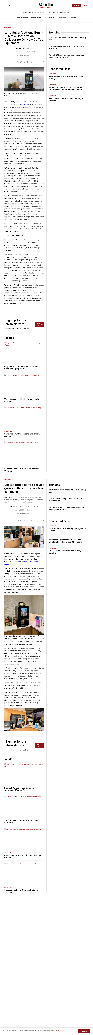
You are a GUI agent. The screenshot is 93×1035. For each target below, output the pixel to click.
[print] (43, 62)
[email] (31, 62)
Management (49, 18)
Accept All (84, 1031)
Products (72, 18)
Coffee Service (22, 18)
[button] (5, 5)
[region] (46, 1031)
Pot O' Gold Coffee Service (28, 506)
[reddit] (28, 62)
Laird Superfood (24, 104)
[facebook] (18, 62)
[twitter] (24, 62)
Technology (61, 18)
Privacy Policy (59, 1030)
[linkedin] (21, 62)
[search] (9, 5)
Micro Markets (36, 18)
